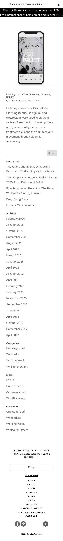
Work (31, 496)
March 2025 (13, 255)
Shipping (31, 504)
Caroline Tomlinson (17, 100)
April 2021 (12, 279)
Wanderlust (13, 354)
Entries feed (13, 386)
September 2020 (16, 304)
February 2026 (15, 218)
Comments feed (16, 392)
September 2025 (16, 236)
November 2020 (16, 298)
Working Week (15, 360)
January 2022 (15, 273)
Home (31, 481)
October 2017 (15, 322)
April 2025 (12, 249)
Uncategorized (15, 348)
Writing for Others (17, 366)
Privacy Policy (31, 508)
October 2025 (15, 230)
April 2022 (12, 267)
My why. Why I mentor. (20, 205)
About (31, 485)
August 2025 (14, 243)
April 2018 (12, 316)
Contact (31, 516)
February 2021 (15, 286)
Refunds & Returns (31, 512)
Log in (10, 379)
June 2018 (13, 310)
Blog (31, 488)
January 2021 (15, 292)
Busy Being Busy (17, 199)
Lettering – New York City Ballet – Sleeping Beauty (28, 95)
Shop (31, 500)
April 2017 (12, 335)
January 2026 (15, 224)
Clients (31, 492)
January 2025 (15, 261)
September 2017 (16, 328)
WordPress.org (15, 398)
